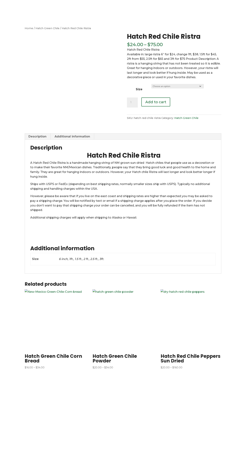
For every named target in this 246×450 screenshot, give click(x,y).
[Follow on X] (214, 394)
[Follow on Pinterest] (222, 394)
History (139, 4)
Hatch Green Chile (47, 28)
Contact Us (232, 4)
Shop (151, 4)
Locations (166, 4)
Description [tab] (37, 136)
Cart (180, 4)
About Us (124, 4)
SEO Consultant (145, 445)
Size (139, 89)
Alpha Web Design (97, 445)
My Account (213, 4)
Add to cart (155, 102)
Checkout (194, 4)
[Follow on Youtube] (231, 394)
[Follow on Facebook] (206, 394)
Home (110, 4)
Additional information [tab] (72, 136)
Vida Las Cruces (122, 445)
